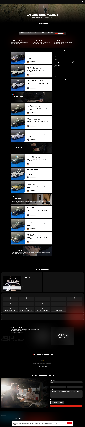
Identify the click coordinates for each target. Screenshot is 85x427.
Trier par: (64, 50)
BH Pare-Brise (43, 1)
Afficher (12, 257)
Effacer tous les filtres (64, 79)
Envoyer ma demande (66, 405)
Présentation (31, 417)
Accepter (69, 423)
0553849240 (26, 281)
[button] (64, 54)
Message (51, 389)
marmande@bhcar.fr (27, 279)
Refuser (64, 423)
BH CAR (42, 27)
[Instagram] (2, 415)
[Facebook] (4, 415)
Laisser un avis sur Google (43, 366)
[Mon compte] (83, 2)
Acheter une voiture (18, 417)
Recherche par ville (18, 418)
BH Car (32, 1)
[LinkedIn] (5, 415)
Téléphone (68, 384)
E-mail (51, 384)
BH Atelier (37, 1)
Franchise (49, 1)
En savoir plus (15, 424)
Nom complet (52, 380)
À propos (54, 1)
